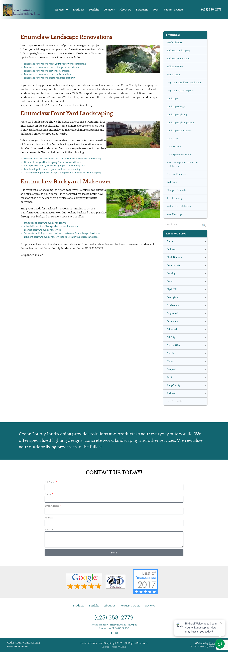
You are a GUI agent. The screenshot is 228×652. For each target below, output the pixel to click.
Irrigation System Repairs (180, 90)
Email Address (52, 506)
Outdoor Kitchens (176, 174)
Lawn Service (174, 146)
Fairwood (172, 329)
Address (49, 517)
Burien (170, 281)
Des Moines (173, 305)
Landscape (172, 98)
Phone (48, 494)
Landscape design (176, 106)
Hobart (170, 361)
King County (173, 385)
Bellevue (171, 249)
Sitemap (105, 647)
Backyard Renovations (178, 58)
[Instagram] (116, 633)
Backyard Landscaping (178, 50)
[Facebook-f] (111, 633)
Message (49, 529)
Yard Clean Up (174, 214)
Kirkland (171, 393)
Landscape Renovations (179, 130)
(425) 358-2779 (211, 9)
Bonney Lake (173, 265)
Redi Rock (172, 182)
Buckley (171, 273)
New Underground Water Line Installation (182, 164)
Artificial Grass (174, 42)
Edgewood (172, 313)
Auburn (171, 241)
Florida (170, 353)
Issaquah (171, 369)
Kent (169, 377)
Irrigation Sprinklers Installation (184, 82)
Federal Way (173, 345)
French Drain (174, 74)
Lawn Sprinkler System (179, 154)
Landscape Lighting (177, 114)
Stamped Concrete (176, 190)
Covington (172, 297)
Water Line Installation (179, 206)
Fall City (171, 337)
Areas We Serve (119, 647)
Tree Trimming (174, 198)
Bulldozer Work (175, 66)
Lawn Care (172, 138)
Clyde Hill (172, 289)
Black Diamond (175, 257)
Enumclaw (172, 321)
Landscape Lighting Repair (180, 122)
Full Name (50, 482)
